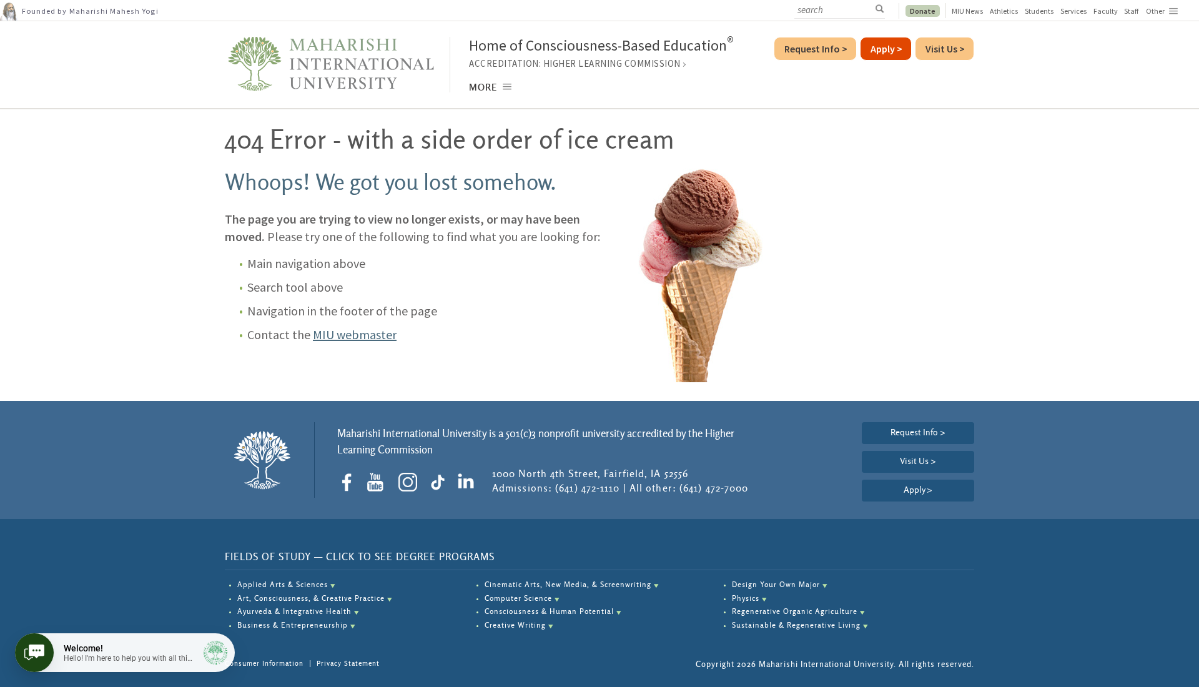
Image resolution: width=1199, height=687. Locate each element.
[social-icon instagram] (412, 482)
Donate (922, 11)
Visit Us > (918, 461)
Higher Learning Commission (612, 63)
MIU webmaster (355, 334)
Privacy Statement (348, 663)
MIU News (968, 11)
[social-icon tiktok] (441, 482)
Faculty (1105, 11)
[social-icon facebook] (351, 482)
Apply (918, 490)
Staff (1131, 11)
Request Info (815, 48)
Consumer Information (264, 663)
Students (1039, 11)
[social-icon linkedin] (469, 482)
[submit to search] (883, 9)
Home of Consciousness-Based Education (601, 45)
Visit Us (945, 48)
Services (1073, 11)
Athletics (1004, 11)
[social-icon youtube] (379, 482)
